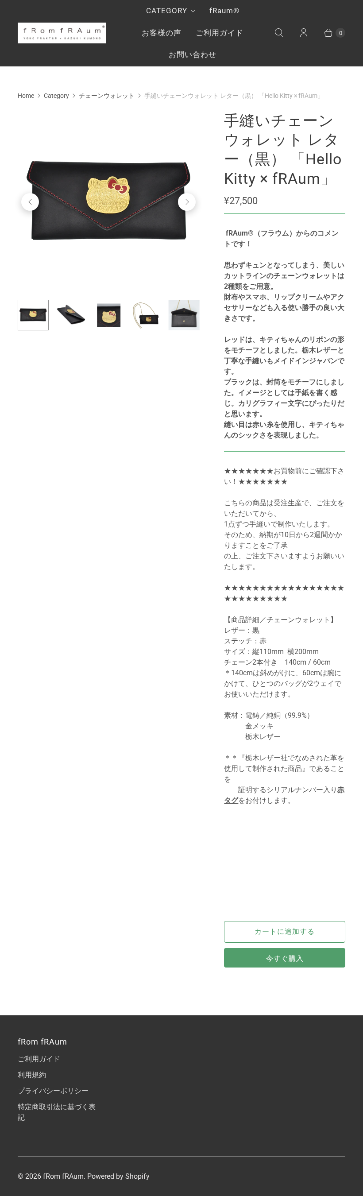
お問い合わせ (192, 54)
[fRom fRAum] (62, 33)
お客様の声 (162, 32)
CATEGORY (166, 10)
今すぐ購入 (285, 958)
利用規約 (32, 1075)
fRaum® (224, 10)
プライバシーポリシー (53, 1091)
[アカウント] (303, 32)
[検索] (278, 32)
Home (26, 95)
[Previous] (30, 202)
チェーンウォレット (107, 95)
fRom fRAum (63, 1176)
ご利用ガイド (219, 32)
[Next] (187, 202)
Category (56, 95)
